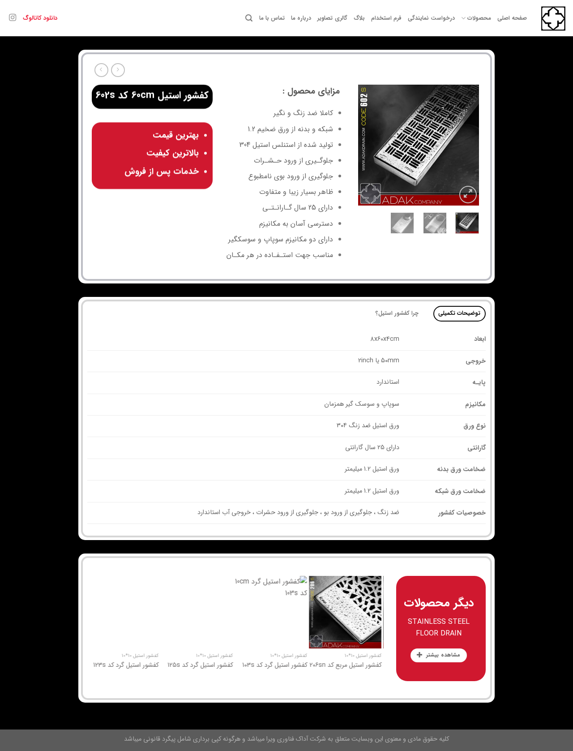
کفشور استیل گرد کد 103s (370, 665)
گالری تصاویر (332, 18)
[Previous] (465, 145)
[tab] (459, 314)
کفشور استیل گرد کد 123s (222, 665)
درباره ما (301, 18)
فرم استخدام (386, 18)
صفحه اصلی (512, 18)
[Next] (365, 145)
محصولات (479, 18)
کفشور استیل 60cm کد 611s (145, 665)
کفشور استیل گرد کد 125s (296, 665)
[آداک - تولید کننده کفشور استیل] (553, 18)
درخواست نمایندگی (431, 18)
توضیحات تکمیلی (459, 313)
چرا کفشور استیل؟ (397, 313)
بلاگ (359, 18)
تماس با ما (272, 18)
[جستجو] (248, 18)
